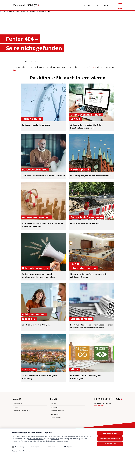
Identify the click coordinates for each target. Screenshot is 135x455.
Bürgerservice (18, 404)
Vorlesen (97, 5)
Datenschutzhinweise (35, 439)
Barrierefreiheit (55, 414)
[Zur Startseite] (26, 6)
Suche (88, 5)
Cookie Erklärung (56, 417)
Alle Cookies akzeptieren (110, 433)
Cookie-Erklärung (49, 441)
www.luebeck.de (99, 405)
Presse (16, 407)
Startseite (15, 62)
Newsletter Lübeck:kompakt (22, 410)
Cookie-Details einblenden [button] (21, 451)
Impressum (55, 439)
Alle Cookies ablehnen (110, 443)
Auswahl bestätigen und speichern (110, 438)
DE (107, 5)
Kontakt (53, 404)
